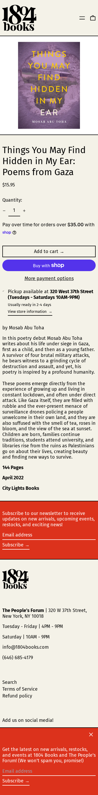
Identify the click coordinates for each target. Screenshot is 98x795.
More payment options (49, 278)
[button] (93, 18)
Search (9, 682)
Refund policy (17, 696)
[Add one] (24, 211)
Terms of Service (20, 689)
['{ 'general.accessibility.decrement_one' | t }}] (4, 211)
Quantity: (12, 200)
